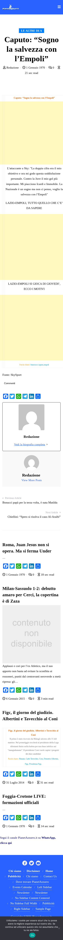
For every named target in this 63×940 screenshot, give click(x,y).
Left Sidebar (44, 887)
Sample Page (43, 908)
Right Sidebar (22, 908)
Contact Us (50, 876)
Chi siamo (32, 876)
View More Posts (31, 480)
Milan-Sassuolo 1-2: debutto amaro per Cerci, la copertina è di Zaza (30, 595)
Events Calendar (22, 887)
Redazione (13, 67)
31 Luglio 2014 (15, 782)
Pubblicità (48, 903)
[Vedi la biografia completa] (47, 444)
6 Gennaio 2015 (15, 698)
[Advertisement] (31, 132)
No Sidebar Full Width (23, 903)
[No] (59, 928)
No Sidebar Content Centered (32, 898)
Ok (32, 935)
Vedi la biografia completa (29, 444)
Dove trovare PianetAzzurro (32, 881)
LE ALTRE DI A (31, 30)
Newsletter (23, 892)
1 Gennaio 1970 (35, 67)
